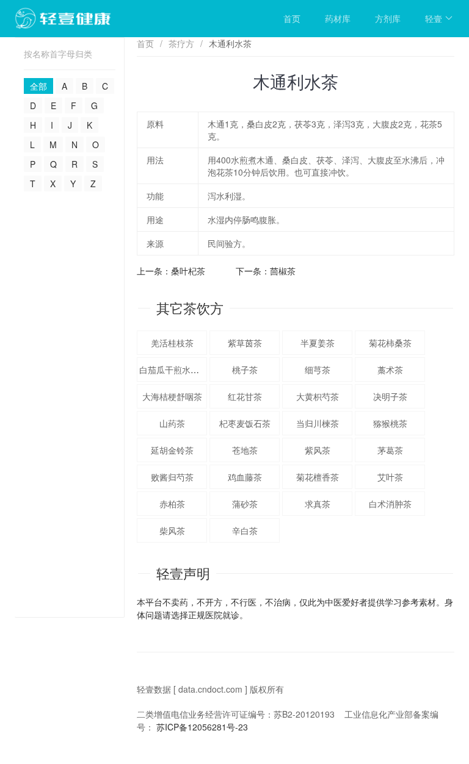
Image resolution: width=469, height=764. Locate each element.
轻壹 (433, 18)
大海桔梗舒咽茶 (172, 396)
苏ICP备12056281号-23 (202, 727)
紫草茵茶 (245, 343)
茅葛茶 (390, 450)
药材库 (338, 18)
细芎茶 (317, 369)
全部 (38, 86)
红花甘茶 (245, 396)
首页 (291, 18)
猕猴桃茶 (390, 423)
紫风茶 (317, 450)
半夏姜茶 (317, 343)
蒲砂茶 (245, 504)
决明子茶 (390, 396)
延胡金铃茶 (172, 450)
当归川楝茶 (317, 423)
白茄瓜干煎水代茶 (173, 369)
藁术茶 (390, 369)
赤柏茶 (172, 504)
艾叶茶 (390, 477)
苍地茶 (245, 450)
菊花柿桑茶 (390, 343)
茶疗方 (181, 43)
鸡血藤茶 (245, 477)
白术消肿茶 (390, 504)
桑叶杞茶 (188, 271)
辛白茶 (245, 530)
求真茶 (317, 504)
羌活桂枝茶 (172, 343)
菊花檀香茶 (317, 477)
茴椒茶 (283, 271)
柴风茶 (172, 530)
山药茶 (172, 423)
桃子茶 (245, 369)
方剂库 (388, 18)
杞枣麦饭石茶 (245, 423)
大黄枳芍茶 (317, 396)
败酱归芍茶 (172, 477)
